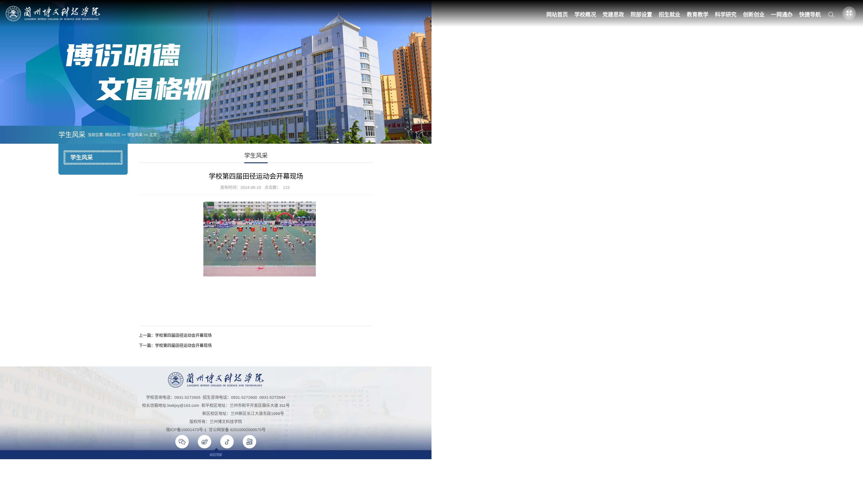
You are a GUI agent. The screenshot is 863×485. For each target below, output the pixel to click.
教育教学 (697, 14)
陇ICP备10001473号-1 (186, 430)
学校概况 (585, 14)
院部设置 (641, 14)
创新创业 (754, 14)
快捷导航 (810, 14)
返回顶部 (215, 454)
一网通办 (782, 14)
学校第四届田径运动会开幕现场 (183, 335)
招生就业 (669, 14)
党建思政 (613, 14)
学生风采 (134, 135)
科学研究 (725, 14)
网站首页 (557, 14)
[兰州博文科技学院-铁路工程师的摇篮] (53, 13)
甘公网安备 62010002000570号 (237, 430)
